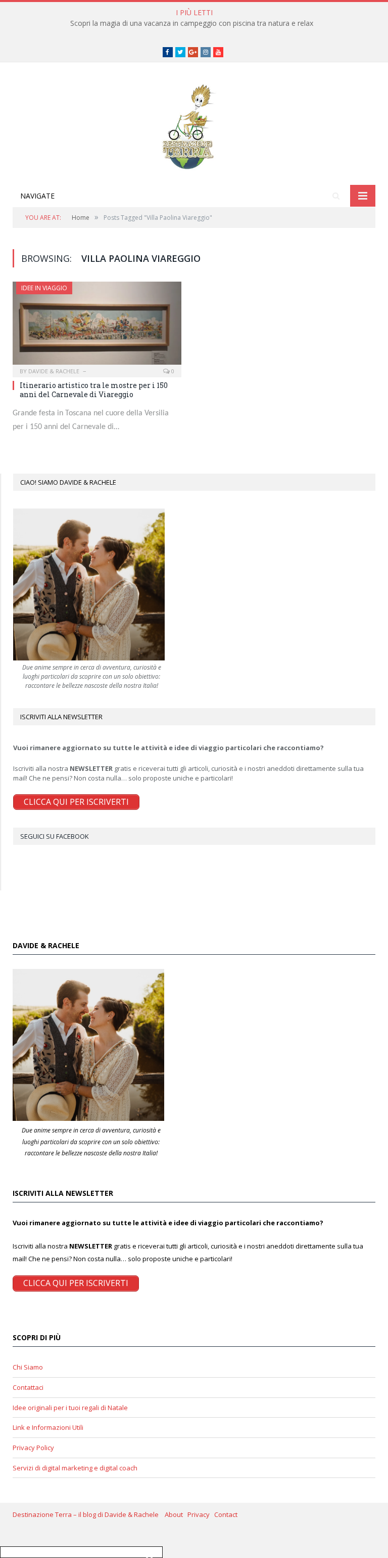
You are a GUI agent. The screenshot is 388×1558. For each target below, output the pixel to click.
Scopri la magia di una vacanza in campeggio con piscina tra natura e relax (191, 23)
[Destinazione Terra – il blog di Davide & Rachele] (194, 125)
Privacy (200, 1514)
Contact (225, 1514)
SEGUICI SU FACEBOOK (54, 836)
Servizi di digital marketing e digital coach (75, 1467)
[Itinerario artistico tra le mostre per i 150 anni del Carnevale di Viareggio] (97, 326)
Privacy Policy (33, 1447)
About (176, 1514)
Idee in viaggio (44, 288)
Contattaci (28, 1387)
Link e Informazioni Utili (48, 1427)
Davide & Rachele (53, 371)
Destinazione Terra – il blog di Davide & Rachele (89, 1514)
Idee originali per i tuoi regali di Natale (70, 1407)
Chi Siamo (28, 1367)
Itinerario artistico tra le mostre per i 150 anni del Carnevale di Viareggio (94, 389)
